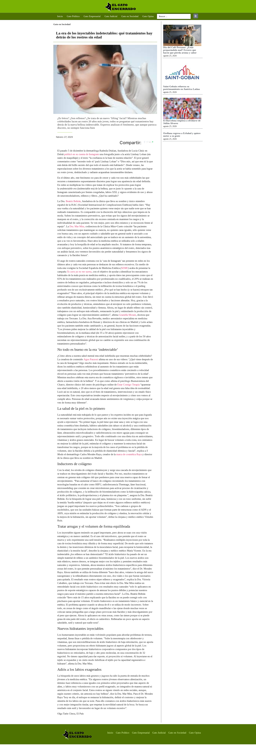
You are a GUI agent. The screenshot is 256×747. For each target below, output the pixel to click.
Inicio (60, 16)
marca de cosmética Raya (129, 454)
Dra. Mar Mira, (77, 226)
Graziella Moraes (127, 314)
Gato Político (73, 16)
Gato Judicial (111, 16)
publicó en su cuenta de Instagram (81, 154)
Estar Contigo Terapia (128, 384)
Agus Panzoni (91, 359)
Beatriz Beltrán (73, 201)
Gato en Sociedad (129, 16)
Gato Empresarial (92, 16)
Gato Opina (148, 16)
